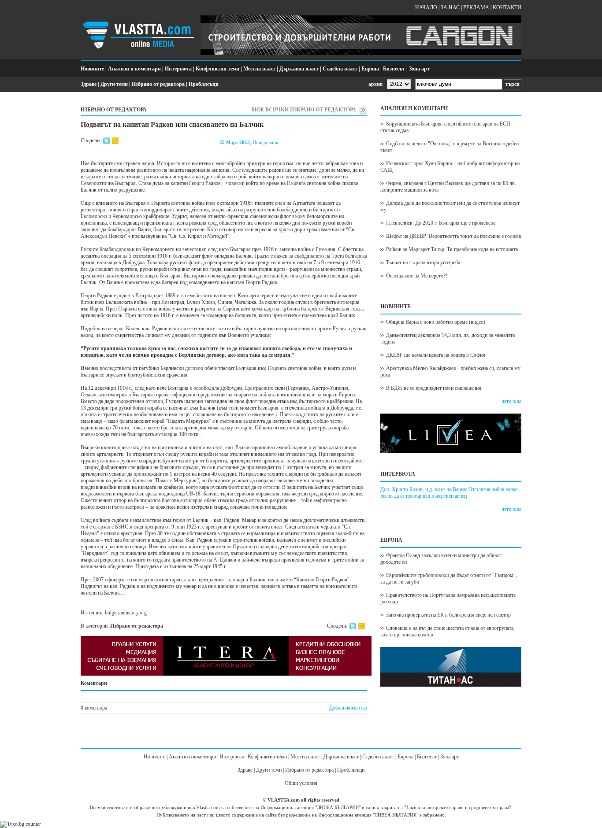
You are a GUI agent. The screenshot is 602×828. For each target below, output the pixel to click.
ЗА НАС (450, 7)
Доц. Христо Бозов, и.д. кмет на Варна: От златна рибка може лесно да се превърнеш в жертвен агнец (448, 492)
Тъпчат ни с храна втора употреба (423, 262)
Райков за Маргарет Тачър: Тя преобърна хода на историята (452, 249)
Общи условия (301, 783)
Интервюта (178, 69)
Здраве (89, 84)
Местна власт (259, 69)
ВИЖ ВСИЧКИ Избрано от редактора (303, 110)
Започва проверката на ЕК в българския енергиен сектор (448, 615)
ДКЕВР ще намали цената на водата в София (435, 355)
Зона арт (419, 69)
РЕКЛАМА (476, 7)
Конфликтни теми (217, 69)
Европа (370, 69)
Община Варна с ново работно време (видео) (435, 322)
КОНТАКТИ (507, 7)
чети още (511, 401)
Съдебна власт (340, 69)
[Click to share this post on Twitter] (106, 142)
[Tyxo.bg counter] (20, 824)
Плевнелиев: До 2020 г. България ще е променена (440, 223)
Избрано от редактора (158, 84)
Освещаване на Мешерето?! (416, 276)
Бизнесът (394, 69)
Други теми (114, 84)
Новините (92, 69)
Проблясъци (204, 84)
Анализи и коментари (134, 69)
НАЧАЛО (426, 7)
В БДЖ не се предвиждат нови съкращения (433, 388)
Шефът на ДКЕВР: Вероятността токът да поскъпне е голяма (453, 236)
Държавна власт (299, 69)
